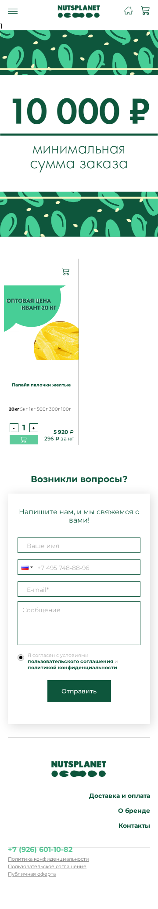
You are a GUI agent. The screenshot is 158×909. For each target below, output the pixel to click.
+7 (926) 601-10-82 (40, 849)
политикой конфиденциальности (72, 667)
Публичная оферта (32, 874)
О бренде (134, 811)
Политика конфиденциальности (48, 859)
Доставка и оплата (119, 796)
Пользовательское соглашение (47, 866)
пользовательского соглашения (70, 661)
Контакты (134, 826)
